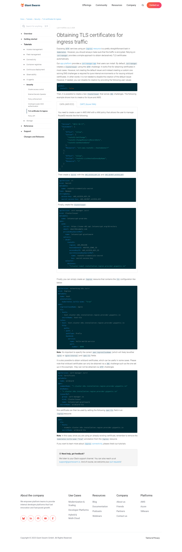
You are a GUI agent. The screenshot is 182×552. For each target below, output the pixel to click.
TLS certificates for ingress (51, 19)
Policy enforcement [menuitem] (35, 99)
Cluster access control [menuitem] (36, 89)
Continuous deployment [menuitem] (35, 70)
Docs (22, 19)
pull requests (115, 462)
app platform (66, 63)
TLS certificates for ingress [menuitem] (38, 111)
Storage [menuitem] (29, 121)
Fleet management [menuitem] (33, 54)
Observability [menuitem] (31, 75)
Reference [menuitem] (28, 126)
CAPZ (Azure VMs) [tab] (88, 104)
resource (93, 48)
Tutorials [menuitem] (28, 44)
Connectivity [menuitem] (31, 60)
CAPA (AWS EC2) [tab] (67, 104)
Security (37, 19)
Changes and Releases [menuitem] (34, 137)
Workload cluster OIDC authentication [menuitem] (36, 105)
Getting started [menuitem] (30, 39)
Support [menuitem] (27, 131)
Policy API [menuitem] (31, 116)
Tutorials (29, 19)
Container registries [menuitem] (33, 64)
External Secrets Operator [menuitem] (37, 94)
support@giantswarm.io (69, 462)
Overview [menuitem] (28, 33)
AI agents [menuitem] (30, 80)
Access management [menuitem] (34, 49)
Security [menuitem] (29, 85)
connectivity (93, 444)
